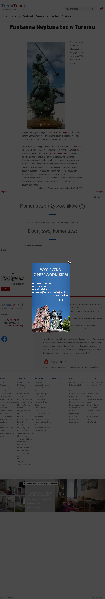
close (69, 263)
